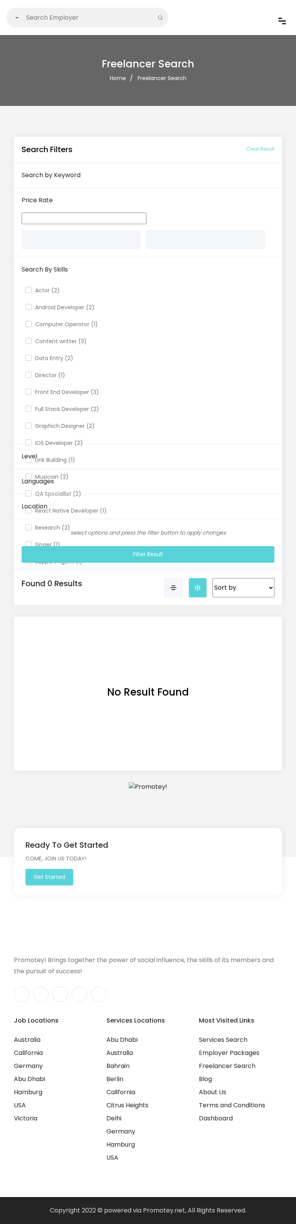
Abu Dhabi (29, 1079)
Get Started (49, 877)
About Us (212, 1092)
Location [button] (34, 506)
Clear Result (260, 149)
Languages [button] (38, 481)
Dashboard (216, 1118)
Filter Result (148, 554)
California (28, 1052)
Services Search (223, 1039)
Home (118, 78)
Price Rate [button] (37, 200)
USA (20, 1105)
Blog (205, 1079)
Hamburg (28, 1092)
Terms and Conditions (232, 1105)
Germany (28, 1065)
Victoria (25, 1118)
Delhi (113, 1118)
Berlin (114, 1079)
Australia (27, 1039)
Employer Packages (229, 1052)
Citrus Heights (127, 1105)
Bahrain (118, 1065)
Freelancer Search (162, 78)
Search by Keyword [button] (51, 175)
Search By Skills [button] (45, 269)
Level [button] (29, 456)
